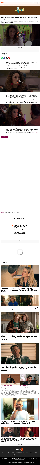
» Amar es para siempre (12, 212)
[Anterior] (1, 1)
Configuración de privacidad (12, 462)
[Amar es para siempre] (20, 12)
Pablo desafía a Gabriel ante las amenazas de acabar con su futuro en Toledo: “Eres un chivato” (18, 369)
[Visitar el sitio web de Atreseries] (27, 452)
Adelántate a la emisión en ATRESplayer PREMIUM (22, 133)
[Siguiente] (39, 1)
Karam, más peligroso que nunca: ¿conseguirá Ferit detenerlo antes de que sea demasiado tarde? (28, 387)
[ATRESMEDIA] (20, 449)
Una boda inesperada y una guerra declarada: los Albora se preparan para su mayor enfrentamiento (10, 387)
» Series (6, 212)
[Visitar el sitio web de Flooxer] (25, 455)
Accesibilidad (31, 462)
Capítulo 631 (4, 334)
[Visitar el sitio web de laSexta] (9, 452)
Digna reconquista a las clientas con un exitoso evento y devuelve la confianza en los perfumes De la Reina (19, 338)
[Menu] (39, 3)
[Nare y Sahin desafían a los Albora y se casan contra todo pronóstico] (29, 432)
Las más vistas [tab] (16, 216)
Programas (7, 5)
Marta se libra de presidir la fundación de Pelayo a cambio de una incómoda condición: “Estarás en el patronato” (10, 308)
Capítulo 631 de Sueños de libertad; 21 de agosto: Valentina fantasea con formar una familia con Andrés (19, 290)
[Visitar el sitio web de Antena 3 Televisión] (4, 452)
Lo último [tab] (23, 216)
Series (2, 5)
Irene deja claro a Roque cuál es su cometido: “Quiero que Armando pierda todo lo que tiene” (20, 227)
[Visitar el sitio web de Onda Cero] (31, 452)
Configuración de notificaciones (23, 462)
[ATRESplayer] (36, 3)
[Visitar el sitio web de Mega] (22, 452)
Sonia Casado (4, 136)
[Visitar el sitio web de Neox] (13, 452)
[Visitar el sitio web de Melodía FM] (14, 455)
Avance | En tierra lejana (7, 385)
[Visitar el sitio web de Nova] (18, 452)
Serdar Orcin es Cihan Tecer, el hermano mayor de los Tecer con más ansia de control (19, 422)
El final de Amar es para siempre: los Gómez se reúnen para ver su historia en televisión (20, 234)
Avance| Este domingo (25, 385)
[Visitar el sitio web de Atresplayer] (20, 455)
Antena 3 (2, 212)
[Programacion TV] (34, 3)
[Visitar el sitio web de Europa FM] (36, 452)
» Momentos (19, 212)
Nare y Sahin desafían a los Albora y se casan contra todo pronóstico (28, 439)
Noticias (13, 5)
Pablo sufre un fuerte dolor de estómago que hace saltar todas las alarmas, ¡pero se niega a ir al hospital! (29, 308)
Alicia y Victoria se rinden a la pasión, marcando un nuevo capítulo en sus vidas (19, 220)
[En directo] (31, 3)
